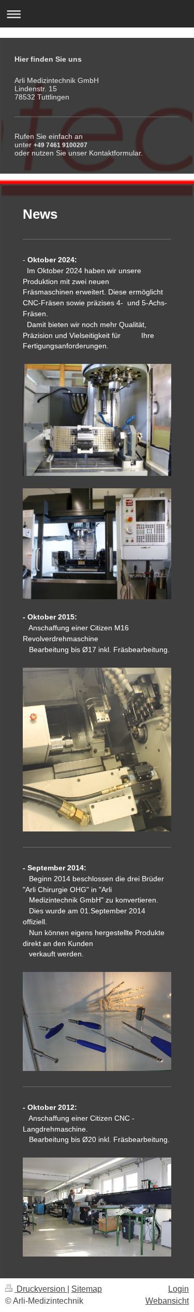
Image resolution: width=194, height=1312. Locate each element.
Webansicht (167, 1300)
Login (178, 1289)
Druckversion (40, 1289)
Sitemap (86, 1289)
